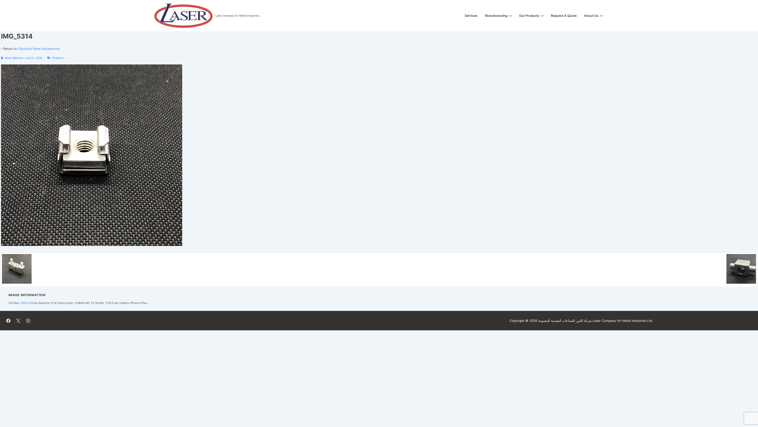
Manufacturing (496, 16)
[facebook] (8, 320)
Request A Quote (564, 16)
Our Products (529, 16)
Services (471, 16)
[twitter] (18, 320)
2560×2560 (27, 302)
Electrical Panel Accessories (39, 49)
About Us (591, 16)
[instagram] (28, 320)
